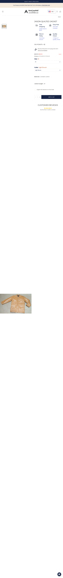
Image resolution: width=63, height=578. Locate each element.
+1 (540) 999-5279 (45, 5)
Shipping (36, 56)
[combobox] (47, 61)
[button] (3, 12)
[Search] (57, 12)
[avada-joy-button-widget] (59, 574)
